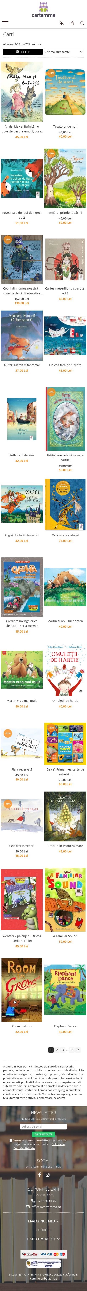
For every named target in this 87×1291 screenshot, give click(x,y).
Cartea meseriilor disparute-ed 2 (65, 290)
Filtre (24, 52)
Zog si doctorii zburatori (22, 535)
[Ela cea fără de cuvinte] (65, 335)
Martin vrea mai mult (22, 701)
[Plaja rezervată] (22, 743)
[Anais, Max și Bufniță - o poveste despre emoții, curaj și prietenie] (22, 92)
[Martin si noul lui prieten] (65, 587)
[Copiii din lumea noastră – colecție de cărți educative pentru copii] (22, 259)
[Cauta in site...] (82, 23)
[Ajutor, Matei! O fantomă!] (22, 336)
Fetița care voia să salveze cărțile (65, 457)
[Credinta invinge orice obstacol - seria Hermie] (22, 587)
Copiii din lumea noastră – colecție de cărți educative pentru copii (21, 291)
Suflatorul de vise (22, 455)
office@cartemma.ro (46, 1207)
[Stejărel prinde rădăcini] (65, 178)
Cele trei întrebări (21, 846)
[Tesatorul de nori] (65, 92)
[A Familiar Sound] (65, 900)
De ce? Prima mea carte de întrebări (65, 771)
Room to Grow (22, 1026)
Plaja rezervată (21, 769)
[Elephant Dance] (65, 990)
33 (71, 1050)
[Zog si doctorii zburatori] (22, 504)
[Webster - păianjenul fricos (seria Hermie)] (22, 899)
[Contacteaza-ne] (62, 23)
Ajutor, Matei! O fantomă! (22, 365)
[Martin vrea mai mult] (22, 670)
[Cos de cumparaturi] (72, 23)
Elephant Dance (65, 1026)
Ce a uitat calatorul (65, 535)
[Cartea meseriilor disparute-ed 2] (65, 259)
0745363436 (46, 1201)
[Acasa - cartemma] (43, 9)
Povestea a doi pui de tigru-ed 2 (21, 215)
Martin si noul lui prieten (65, 621)
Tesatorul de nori (65, 126)
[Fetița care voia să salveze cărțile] (65, 419)
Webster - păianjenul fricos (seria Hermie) (22, 938)
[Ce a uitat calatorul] (65, 504)
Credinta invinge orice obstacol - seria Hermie (21, 623)
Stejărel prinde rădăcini (65, 213)
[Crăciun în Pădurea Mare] (65, 816)
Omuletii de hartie (65, 701)
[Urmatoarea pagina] (78, 1050)
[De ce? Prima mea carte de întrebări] (65, 744)
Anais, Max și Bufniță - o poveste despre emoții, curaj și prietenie (22, 129)
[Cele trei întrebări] (22, 816)
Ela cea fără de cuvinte (65, 365)
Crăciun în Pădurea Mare (65, 846)
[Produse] (6, 24)
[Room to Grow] (22, 990)
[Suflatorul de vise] (22, 419)
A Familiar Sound (65, 936)
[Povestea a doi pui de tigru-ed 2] (22, 178)
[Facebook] (39, 1174)
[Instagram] (47, 1174)
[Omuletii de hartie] (65, 669)
